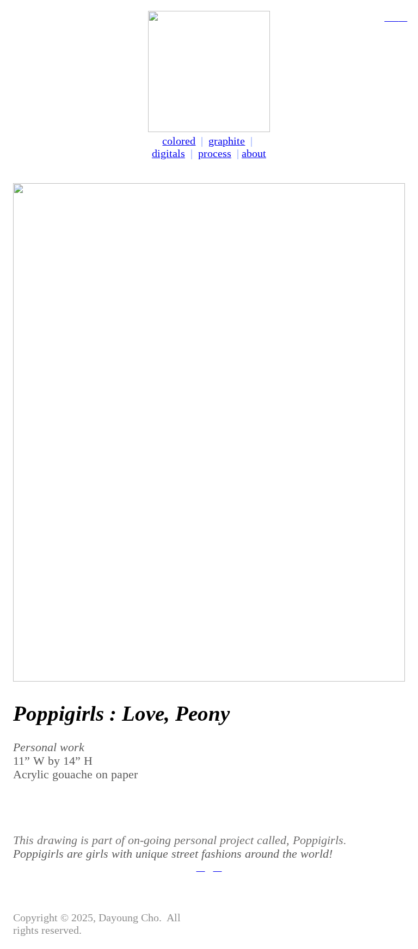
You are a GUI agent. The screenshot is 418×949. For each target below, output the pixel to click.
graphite (226, 141)
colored (178, 141)
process (214, 153)
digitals (168, 153)
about (254, 153)
